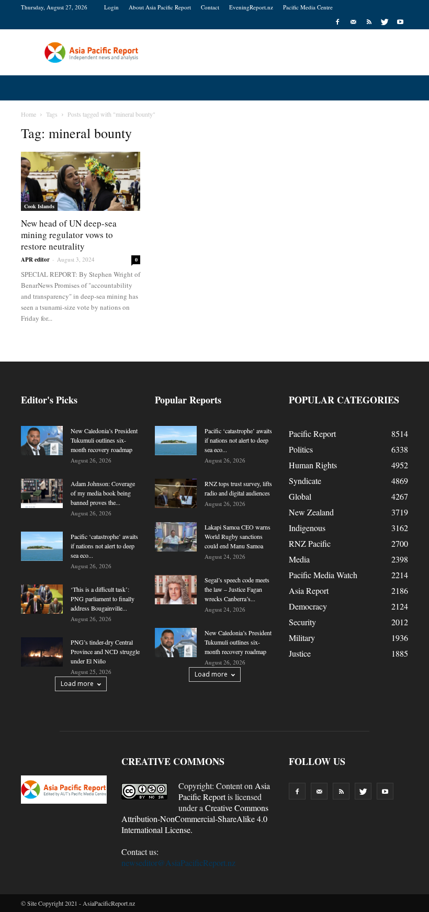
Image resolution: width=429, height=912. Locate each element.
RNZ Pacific (310, 543)
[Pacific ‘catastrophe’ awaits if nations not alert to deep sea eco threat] (42, 546)
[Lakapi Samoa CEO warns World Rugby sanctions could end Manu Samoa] (176, 536)
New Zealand (311, 511)
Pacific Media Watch (323, 574)
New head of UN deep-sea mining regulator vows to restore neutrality (69, 234)
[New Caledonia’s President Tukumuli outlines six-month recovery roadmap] (42, 440)
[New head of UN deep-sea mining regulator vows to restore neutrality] (80, 181)
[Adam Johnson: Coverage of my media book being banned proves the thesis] (42, 493)
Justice (300, 653)
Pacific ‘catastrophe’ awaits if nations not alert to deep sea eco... (104, 545)
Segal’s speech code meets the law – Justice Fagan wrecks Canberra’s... (237, 589)
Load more (77, 683)
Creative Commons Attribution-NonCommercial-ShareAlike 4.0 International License (194, 818)
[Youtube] (400, 22)
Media (299, 559)
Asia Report (309, 590)
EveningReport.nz (251, 7)
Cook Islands (39, 206)
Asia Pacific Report (224, 791)
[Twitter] (384, 22)
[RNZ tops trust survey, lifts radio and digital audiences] (176, 493)
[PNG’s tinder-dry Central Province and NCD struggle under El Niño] (42, 652)
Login (111, 7)
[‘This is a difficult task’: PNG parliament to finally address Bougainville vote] (42, 599)
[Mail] (353, 22)
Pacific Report (312, 433)
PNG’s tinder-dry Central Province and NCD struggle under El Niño (105, 651)
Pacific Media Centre (308, 7)
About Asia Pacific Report (160, 7)
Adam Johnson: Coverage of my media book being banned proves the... (103, 492)
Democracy (308, 606)
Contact (210, 7)
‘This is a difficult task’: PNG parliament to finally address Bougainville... (102, 598)
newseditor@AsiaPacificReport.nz (178, 862)
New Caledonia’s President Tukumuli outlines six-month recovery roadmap (104, 440)
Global (300, 496)
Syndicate (305, 480)
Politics (301, 449)
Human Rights (313, 464)
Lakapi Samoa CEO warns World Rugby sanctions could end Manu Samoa (237, 536)
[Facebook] (337, 22)
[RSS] (369, 22)
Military (302, 637)
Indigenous (307, 527)
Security (302, 621)
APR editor (35, 259)
